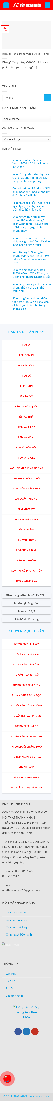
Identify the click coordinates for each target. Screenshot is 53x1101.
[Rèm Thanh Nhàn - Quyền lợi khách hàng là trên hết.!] (26, 5)
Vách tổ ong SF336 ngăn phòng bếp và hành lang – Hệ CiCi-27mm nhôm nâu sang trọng (30, 257)
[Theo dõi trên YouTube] (35, 1031)
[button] (6, 5)
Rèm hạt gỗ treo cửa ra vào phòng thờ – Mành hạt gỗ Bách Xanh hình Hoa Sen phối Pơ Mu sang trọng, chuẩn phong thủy (30, 224)
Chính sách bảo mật (16, 912)
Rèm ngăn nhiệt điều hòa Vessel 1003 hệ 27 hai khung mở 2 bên (30, 163)
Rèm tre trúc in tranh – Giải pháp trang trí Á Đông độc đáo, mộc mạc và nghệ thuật (31, 241)
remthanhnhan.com (39, 1096)
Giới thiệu (11, 974)
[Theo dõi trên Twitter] (26, 1031)
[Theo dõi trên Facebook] (18, 1031)
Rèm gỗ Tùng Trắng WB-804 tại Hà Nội (26, 53)
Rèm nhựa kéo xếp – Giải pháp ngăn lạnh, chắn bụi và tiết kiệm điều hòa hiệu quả (31, 206)
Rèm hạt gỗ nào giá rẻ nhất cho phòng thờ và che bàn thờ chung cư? (31, 288)
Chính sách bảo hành (19, 934)
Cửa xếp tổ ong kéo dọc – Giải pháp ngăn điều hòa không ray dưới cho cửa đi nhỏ (31, 192)
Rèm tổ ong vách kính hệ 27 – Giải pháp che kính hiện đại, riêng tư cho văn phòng (30, 178)
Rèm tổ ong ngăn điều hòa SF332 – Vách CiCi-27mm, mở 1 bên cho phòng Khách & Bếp (31, 273)
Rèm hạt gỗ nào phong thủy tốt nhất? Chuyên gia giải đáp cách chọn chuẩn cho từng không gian (30, 303)
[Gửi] (47, 97)
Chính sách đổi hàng (16, 927)
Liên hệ (10, 981)
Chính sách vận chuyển (18, 920)
